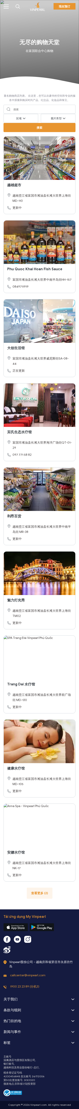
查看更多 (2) (39, 893)
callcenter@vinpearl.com (27, 975)
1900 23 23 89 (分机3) (24, 986)
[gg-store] (42, 927)
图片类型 (56, 118)
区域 (19, 118)
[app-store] (16, 927)
